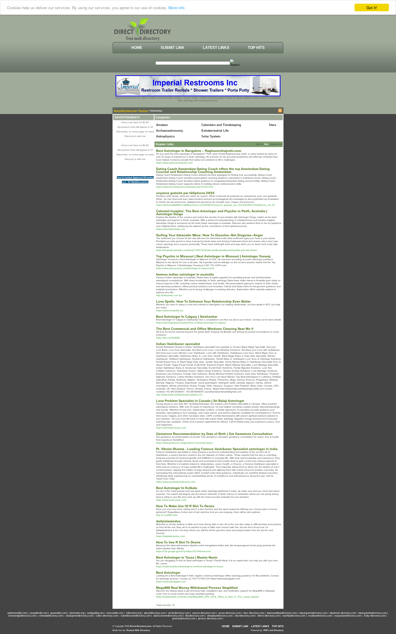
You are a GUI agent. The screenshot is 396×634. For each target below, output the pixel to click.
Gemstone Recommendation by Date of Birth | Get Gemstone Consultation (214, 434)
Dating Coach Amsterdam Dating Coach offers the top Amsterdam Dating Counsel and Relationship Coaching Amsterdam (213, 170)
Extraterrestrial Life (214, 130)
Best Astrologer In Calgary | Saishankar (186, 316)
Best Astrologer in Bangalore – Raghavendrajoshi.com (198, 151)
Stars (272, 125)
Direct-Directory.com (125, 110)
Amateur (162, 125)
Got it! (371, 7)
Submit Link (172, 48)
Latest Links (216, 48)
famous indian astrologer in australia (185, 274)
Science (143, 110)
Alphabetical (276, 144)
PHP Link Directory (273, 630)
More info (176, 8)
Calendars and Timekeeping (221, 125)
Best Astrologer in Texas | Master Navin (186, 557)
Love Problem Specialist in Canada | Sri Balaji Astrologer (200, 401)
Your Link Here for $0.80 (136, 122)
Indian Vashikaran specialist (178, 344)
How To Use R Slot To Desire (178, 542)
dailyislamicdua (168, 521)
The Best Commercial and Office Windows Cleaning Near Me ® (204, 329)
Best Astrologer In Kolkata (176, 488)
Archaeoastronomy (169, 130)
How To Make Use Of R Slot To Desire (185, 506)
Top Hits (256, 48)
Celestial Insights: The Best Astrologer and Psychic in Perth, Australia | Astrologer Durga (211, 212)
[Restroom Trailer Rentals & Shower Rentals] (198, 95)
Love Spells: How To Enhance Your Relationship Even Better (203, 301)
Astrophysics (165, 136)
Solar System (210, 136)
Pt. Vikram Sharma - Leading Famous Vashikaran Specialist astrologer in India (217, 449)
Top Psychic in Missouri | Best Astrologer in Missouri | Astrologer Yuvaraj (213, 256)
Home (136, 48)
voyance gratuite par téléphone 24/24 (185, 193)
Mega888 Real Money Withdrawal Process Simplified (197, 588)
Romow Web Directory (138, 630)
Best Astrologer (168, 572)
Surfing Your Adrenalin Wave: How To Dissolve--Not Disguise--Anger (209, 235)
